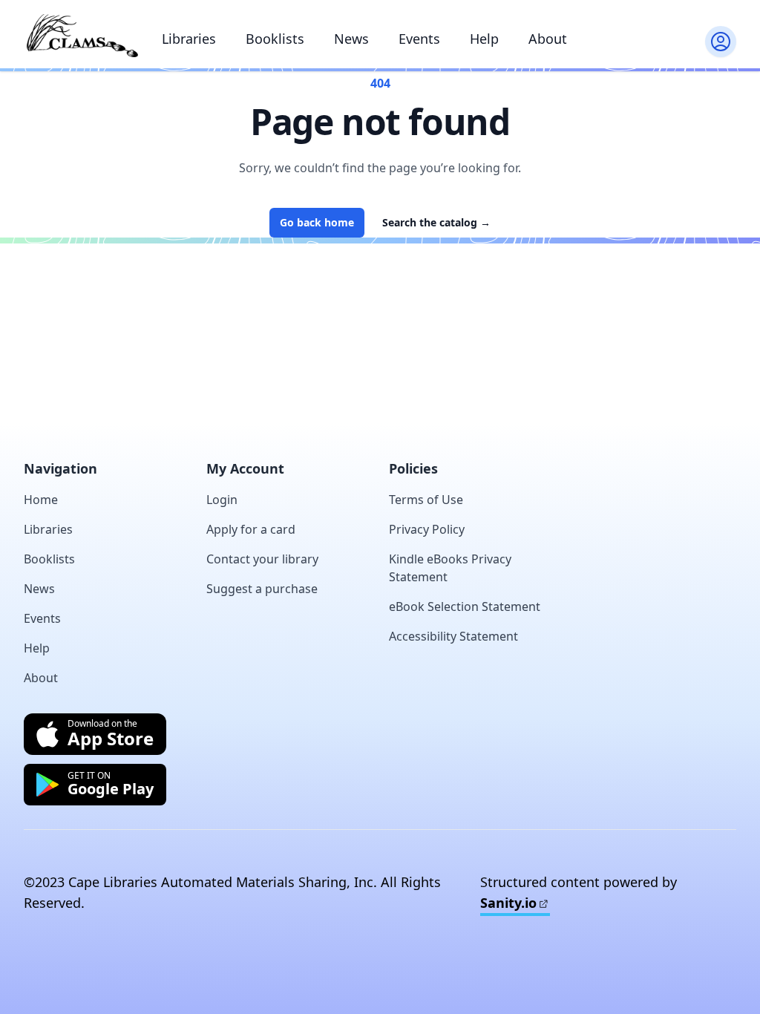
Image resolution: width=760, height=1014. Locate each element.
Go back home (317, 222)
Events (419, 39)
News (351, 39)
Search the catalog (436, 222)
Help (484, 39)
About (547, 39)
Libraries (189, 39)
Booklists (275, 39)
